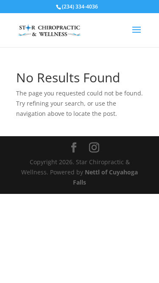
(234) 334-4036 (80, 6)
